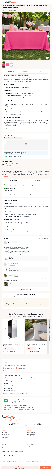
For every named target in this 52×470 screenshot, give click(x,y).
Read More (6, 129)
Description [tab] (11, 71)
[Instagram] (9, 455)
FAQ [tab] (41, 71)
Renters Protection (31, 432)
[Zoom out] (5, 143)
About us (4, 444)
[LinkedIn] (4, 455)
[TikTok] (7, 455)
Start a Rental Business (7, 439)
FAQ (3, 447)
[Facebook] (2, 455)
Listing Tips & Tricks (31, 435)
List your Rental (5, 434)
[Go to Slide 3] (11, 64)
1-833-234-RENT (5, 451)
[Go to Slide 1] (3, 64)
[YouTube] (12, 455)
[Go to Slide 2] (7, 64)
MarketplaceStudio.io (6, 462)
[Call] (48, 2)
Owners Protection (31, 434)
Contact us (4, 446)
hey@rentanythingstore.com (17, 451)
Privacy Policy (30, 446)
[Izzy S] (5, 275)
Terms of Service (30, 444)
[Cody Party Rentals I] (3, 164)
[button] (26, 36)
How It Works (5, 435)
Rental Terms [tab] (26, 71)
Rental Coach (5, 437)
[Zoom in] (5, 141)
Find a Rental (4, 432)
